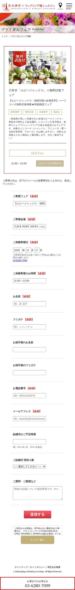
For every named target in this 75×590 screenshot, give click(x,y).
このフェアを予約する (50, 163)
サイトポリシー (37, 567)
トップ (4, 36)
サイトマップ (21, 567)
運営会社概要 (53, 567)
